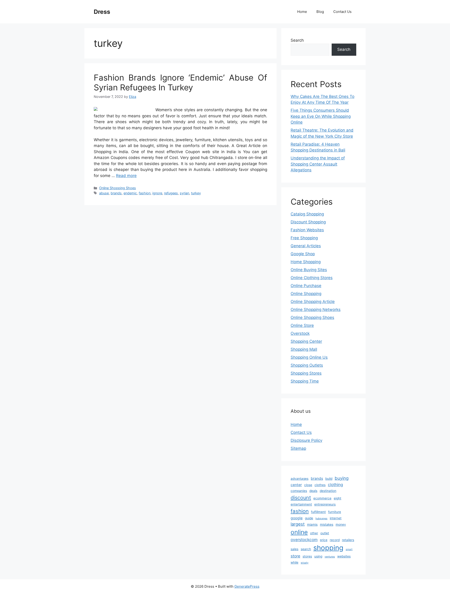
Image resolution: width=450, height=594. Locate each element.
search (306, 549)
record (335, 540)
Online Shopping (306, 293)
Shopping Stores (306, 373)
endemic (130, 193)
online (299, 532)
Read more (126, 175)
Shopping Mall (304, 349)
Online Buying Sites (309, 269)
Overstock (300, 333)
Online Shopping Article (313, 301)
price (323, 540)
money (341, 524)
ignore (157, 193)
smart (349, 549)
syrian (184, 193)
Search (297, 40)
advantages (299, 478)
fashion (144, 193)
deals (313, 491)
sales (294, 549)
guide (309, 518)
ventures (330, 556)
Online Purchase (306, 285)
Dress (102, 11)
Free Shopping (304, 238)
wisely (304, 562)
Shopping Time (305, 381)
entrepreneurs (325, 504)
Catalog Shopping (307, 214)
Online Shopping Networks (316, 309)
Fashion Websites (307, 230)
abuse (104, 193)
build (328, 478)
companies (299, 491)
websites (344, 556)
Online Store (302, 325)
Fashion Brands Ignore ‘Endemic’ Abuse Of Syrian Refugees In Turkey (180, 82)
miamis (312, 524)
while (294, 562)
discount (301, 497)
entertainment (301, 504)
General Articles (306, 246)
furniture (334, 512)
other (314, 533)
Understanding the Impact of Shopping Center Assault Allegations (318, 164)
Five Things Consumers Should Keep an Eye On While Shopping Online (321, 116)
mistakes (326, 524)
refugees (171, 193)
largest (298, 524)
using (318, 556)
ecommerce (322, 498)
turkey (196, 193)
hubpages (321, 518)
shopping (328, 548)
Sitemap (298, 448)
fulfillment (318, 512)
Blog (320, 11)
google (297, 518)
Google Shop (303, 253)
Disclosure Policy (306, 440)
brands (116, 193)
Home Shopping (306, 261)
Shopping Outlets (307, 365)
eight (337, 498)
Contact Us (342, 11)
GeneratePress (246, 586)
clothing (335, 484)
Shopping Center (306, 341)
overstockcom (304, 539)
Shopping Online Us (309, 357)
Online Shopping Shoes (117, 188)
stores (307, 556)
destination (328, 491)
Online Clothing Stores (312, 277)
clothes (320, 485)
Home (302, 11)
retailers (348, 540)
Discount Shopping (308, 222)
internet (335, 518)
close (308, 485)
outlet (324, 533)
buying (342, 478)
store (295, 555)
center (296, 485)
